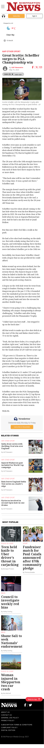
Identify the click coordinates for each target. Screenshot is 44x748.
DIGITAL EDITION (8, 730)
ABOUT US (5, 712)
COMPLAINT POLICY (9, 727)
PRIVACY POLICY (7, 720)
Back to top (32, 699)
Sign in (34, 16)
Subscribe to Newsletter (22, 427)
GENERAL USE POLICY (10, 718)
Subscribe (16, 16)
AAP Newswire (17, 67)
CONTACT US (6, 715)
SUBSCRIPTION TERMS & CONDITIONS (16, 725)
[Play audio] (3, 16)
